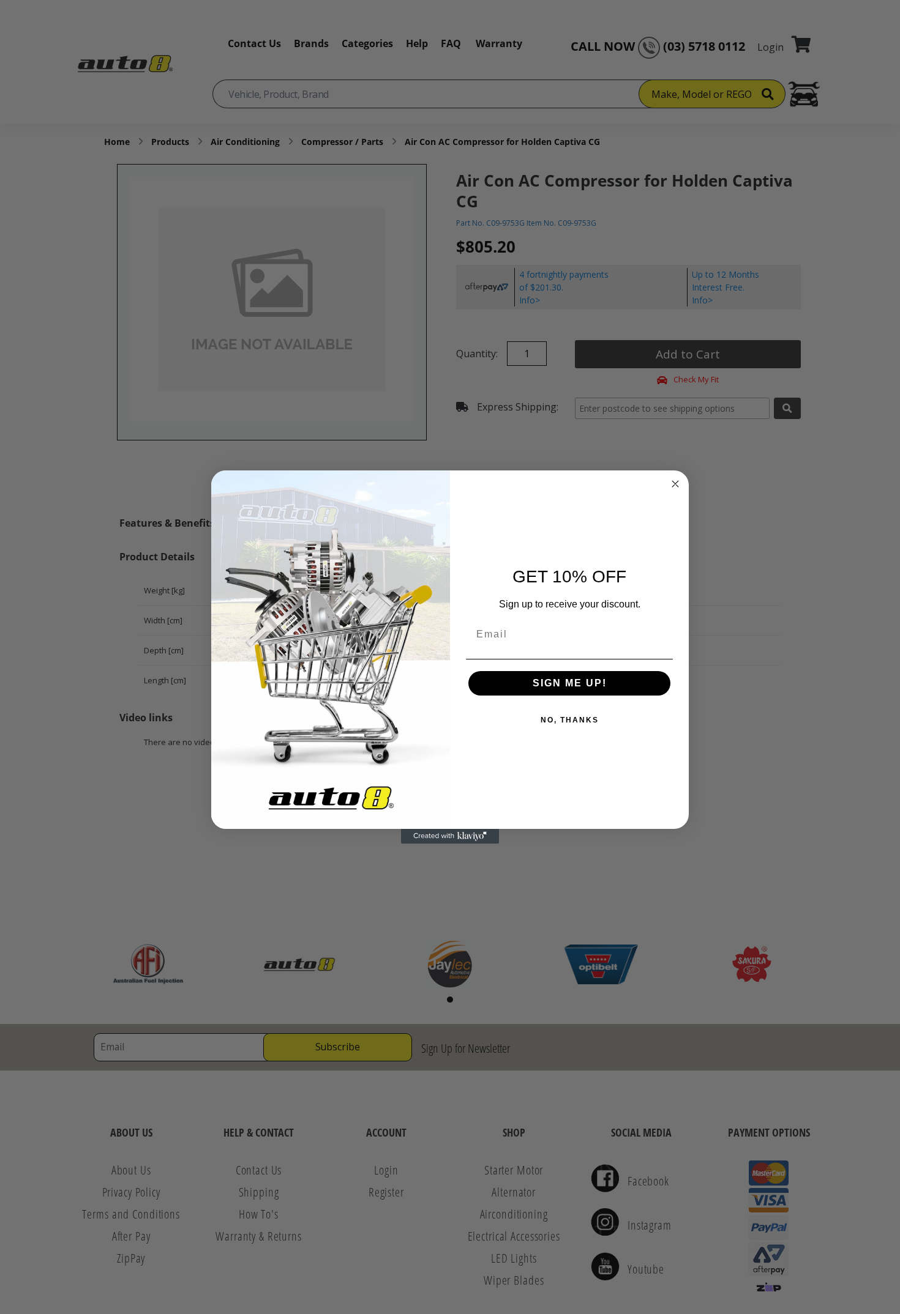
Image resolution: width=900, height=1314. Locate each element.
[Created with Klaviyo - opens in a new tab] (450, 836)
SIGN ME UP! (570, 683)
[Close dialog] (675, 484)
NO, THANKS (570, 720)
